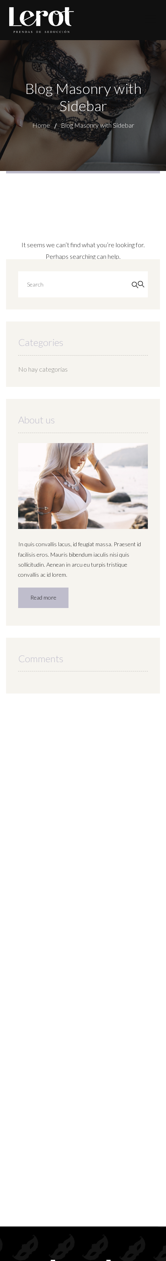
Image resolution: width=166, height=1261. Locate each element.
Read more (43, 597)
